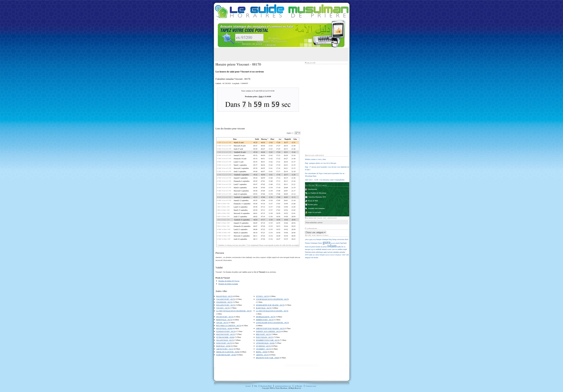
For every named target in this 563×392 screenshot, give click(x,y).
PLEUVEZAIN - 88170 (264, 337)
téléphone (338, 255)
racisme (330, 252)
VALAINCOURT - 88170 (225, 299)
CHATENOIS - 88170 (224, 302)
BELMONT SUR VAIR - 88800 (267, 357)
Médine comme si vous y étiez (315, 159)
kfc (342, 246)
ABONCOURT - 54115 (224, 349)
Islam (310, 212)
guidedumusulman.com (283, 386)
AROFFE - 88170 (262, 355)
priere (314, 252)
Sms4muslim (312, 189)
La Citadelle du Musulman (317, 193)
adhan (307, 239)
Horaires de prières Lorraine (228, 284)
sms (313, 255)
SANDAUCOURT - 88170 (225, 331)
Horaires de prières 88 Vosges (228, 281)
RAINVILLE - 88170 (263, 308)
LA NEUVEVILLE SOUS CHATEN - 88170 (272, 311)
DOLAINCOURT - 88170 (225, 305)
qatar (325, 252)
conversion (340, 239)
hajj (341, 243)
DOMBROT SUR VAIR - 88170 (267, 340)
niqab (345, 249)
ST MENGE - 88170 (263, 346)
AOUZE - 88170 (222, 322)
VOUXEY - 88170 (223, 308)
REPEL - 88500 (261, 352)
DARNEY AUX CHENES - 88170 (268, 331)
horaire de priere (321, 246)
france (320, 243)
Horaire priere (313, 204)
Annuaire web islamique (316, 208)
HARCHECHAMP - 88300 (226, 355)
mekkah (318, 249)
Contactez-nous (311, 386)
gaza (326, 242)
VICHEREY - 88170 (263, 349)
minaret (324, 249)
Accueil (248, 386)
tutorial (327, 255)
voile (343, 254)
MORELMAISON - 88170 (265, 316)
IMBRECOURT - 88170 (264, 319)
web (312, 257)
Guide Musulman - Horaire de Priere (282, 11)
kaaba (339, 246)
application (312, 239)
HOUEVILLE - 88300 (224, 328)
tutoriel (332, 255)
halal (344, 243)
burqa (334, 239)
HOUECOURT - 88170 (224, 316)
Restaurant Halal (266, 386)
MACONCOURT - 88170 (225, 334)
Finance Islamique (311, 243)
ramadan (336, 252)
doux (346, 239)
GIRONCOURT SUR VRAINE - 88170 (270, 328)
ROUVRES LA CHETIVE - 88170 (228, 325)
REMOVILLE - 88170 (224, 319)
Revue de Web (313, 200)
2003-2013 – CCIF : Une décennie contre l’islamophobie (324, 180)
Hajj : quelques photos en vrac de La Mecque (320, 163)
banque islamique (322, 239)
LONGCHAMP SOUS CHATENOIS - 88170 (272, 322)
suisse (317, 254)
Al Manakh (298, 386)
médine (340, 249)
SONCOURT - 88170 (224, 343)
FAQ (255, 386)
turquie (322, 254)
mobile (329, 249)
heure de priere (310, 246)
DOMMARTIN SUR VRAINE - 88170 (270, 305)
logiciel (313, 249)
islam (332, 245)
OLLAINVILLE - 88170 (225, 340)
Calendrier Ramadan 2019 (317, 197)
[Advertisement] (269, 54)
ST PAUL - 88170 (262, 296)
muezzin (334, 249)
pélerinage (319, 252)
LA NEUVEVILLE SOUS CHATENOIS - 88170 (233, 311)
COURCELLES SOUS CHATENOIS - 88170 (272, 299)
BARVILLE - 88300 (223, 346)
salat (310, 254)
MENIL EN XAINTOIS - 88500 (227, 352)
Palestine (308, 252)
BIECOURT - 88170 (263, 334)
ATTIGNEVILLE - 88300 (265, 343)
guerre (337, 243)
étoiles (316, 257)
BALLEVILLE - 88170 (224, 296)
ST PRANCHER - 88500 (225, 337)
